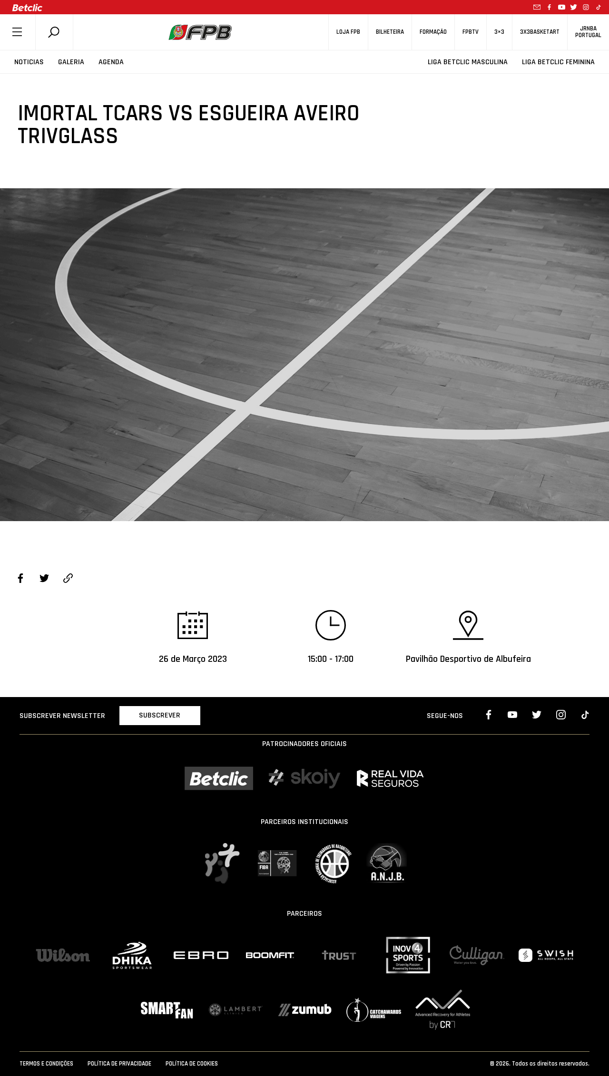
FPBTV (470, 32)
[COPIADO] (68, 579)
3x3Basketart (540, 32)
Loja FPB (348, 32)
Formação (433, 32)
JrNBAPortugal (588, 32)
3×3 (499, 32)
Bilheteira (390, 32)
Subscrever (159, 715)
